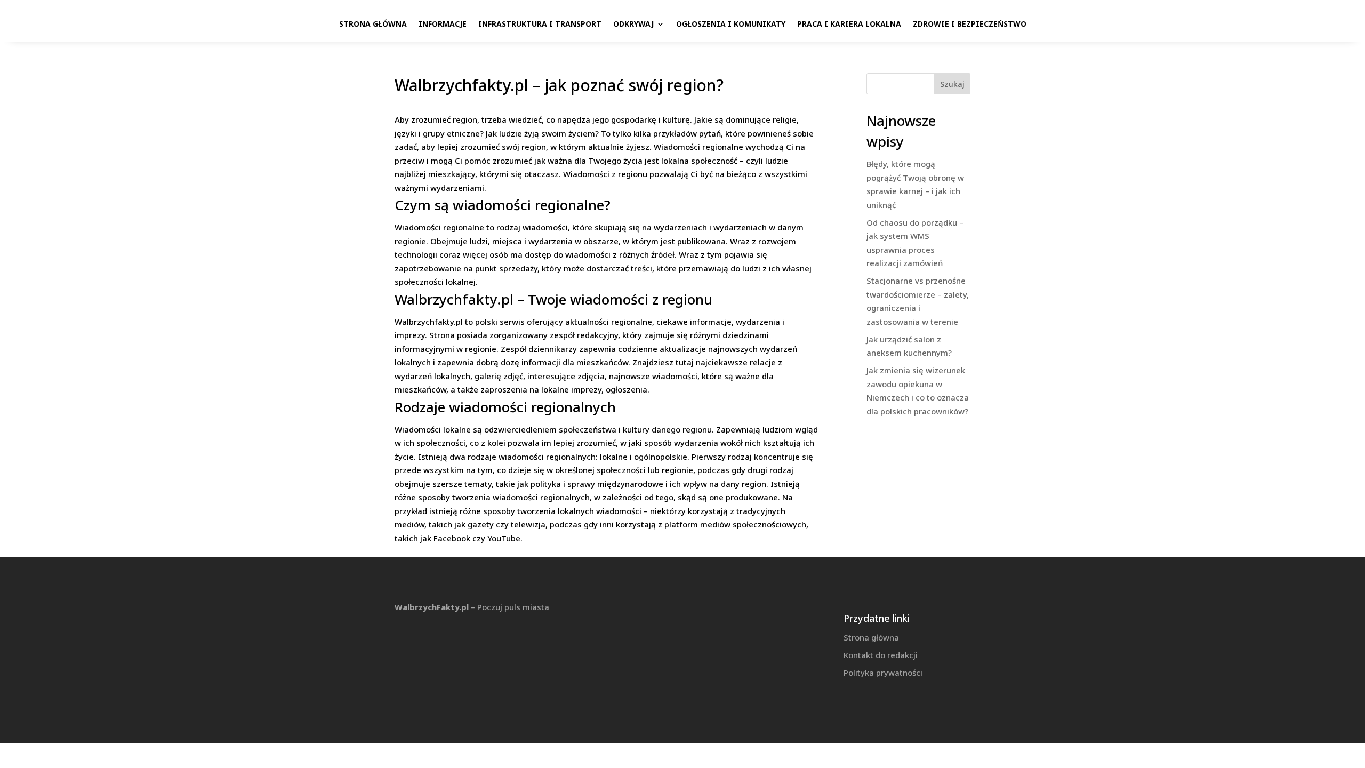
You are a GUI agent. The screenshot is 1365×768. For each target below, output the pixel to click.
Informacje (443, 24)
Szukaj (952, 84)
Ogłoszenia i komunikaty (730, 24)
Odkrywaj (633, 24)
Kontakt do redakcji (881, 655)
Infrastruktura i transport (539, 24)
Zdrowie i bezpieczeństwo (969, 24)
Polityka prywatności (883, 672)
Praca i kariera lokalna (849, 24)
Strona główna (373, 24)
